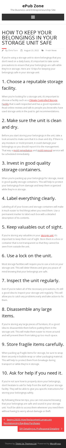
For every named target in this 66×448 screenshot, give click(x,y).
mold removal (44, 150)
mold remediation (22, 150)
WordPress (55, 443)
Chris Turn (13, 50)
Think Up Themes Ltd (25, 443)
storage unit (47, 235)
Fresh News (51, 50)
